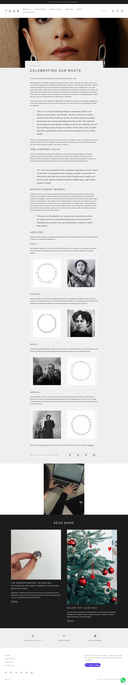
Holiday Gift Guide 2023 (82, 608)
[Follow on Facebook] (6, 673)
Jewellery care (9, 665)
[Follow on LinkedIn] (32, 673)
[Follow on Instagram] (11, 673)
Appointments (29, 12)
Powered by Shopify (115, 679)
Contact (7, 655)
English (104, 11)
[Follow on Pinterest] (21, 673)
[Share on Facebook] (70, 455)
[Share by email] (94, 455)
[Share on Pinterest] (86, 455)
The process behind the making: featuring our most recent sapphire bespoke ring (35, 586)
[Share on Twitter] (78, 455)
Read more (14, 601)
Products (27, 9)
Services (69, 9)
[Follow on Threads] (16, 673)
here (47, 445)
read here (91, 445)
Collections (40, 9)
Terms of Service (10, 659)
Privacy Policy (9, 662)
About (79, 9)
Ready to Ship (56, 9)
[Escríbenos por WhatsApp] (123, 680)
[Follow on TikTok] (27, 673)
